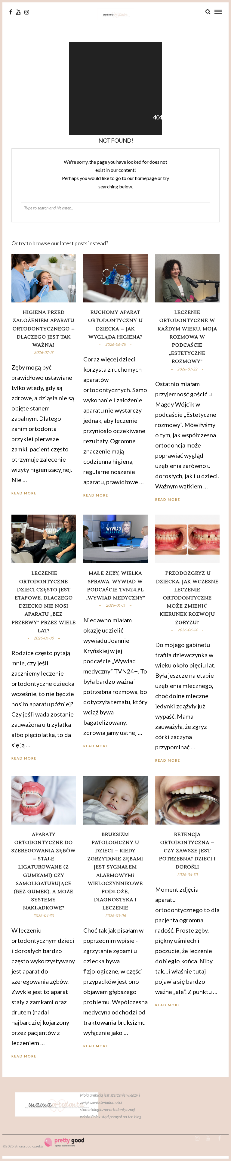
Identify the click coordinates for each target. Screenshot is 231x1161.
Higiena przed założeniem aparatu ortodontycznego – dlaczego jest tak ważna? (44, 328)
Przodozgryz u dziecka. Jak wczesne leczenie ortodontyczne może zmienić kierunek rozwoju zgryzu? (187, 597)
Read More (167, 499)
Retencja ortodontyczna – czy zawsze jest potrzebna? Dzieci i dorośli (187, 850)
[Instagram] (26, 12)
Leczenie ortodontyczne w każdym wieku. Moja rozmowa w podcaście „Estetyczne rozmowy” (187, 336)
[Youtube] (18, 12)
